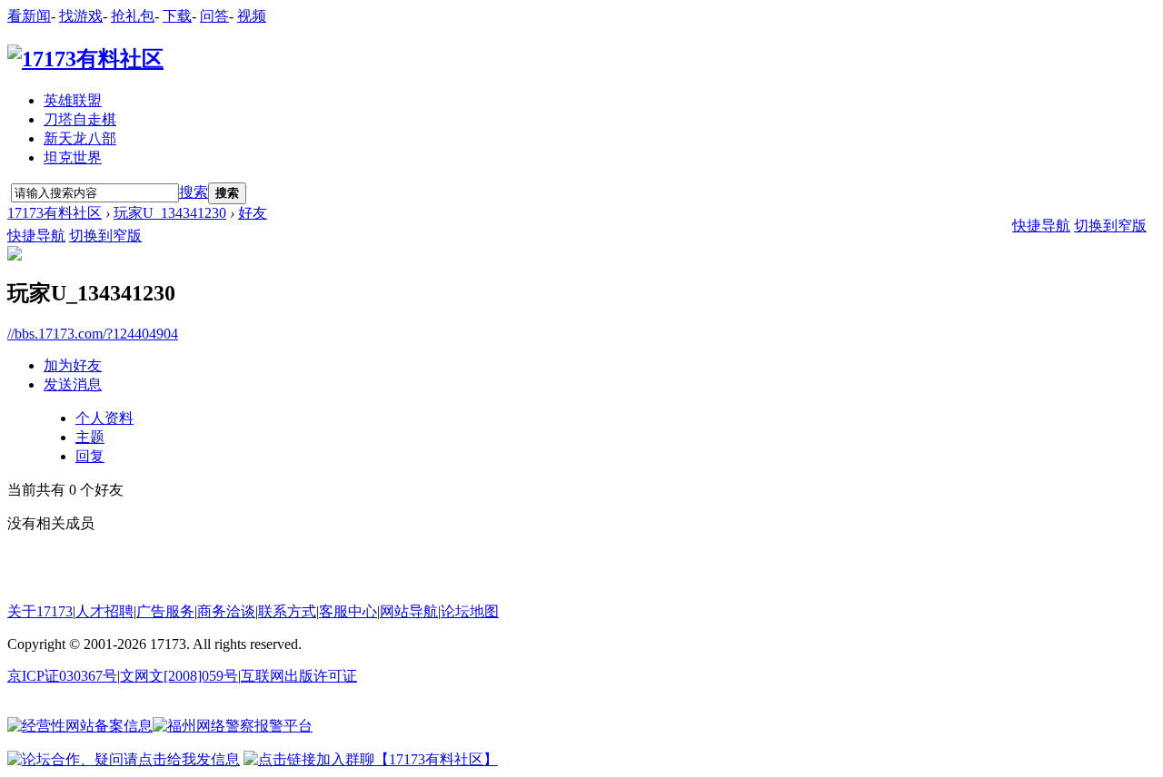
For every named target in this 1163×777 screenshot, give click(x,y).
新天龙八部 (80, 138)
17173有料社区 (54, 213)
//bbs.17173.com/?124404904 (92, 333)
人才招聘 (104, 611)
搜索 (193, 192)
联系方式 (287, 611)
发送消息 (73, 384)
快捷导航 (36, 235)
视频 (251, 16)
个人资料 (104, 418)
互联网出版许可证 (299, 676)
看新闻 (29, 16)
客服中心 (348, 611)
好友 (252, 213)
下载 (177, 16)
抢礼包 (132, 16)
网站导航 (409, 611)
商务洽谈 (226, 611)
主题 (89, 437)
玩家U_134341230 (170, 213)
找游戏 (81, 16)
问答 (214, 16)
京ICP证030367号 (62, 676)
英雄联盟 (73, 100)
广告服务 (165, 611)
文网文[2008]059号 (179, 676)
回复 (89, 456)
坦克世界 (73, 157)
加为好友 (73, 365)
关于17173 (40, 611)
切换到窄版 (105, 235)
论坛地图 (470, 611)
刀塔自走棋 (80, 119)
